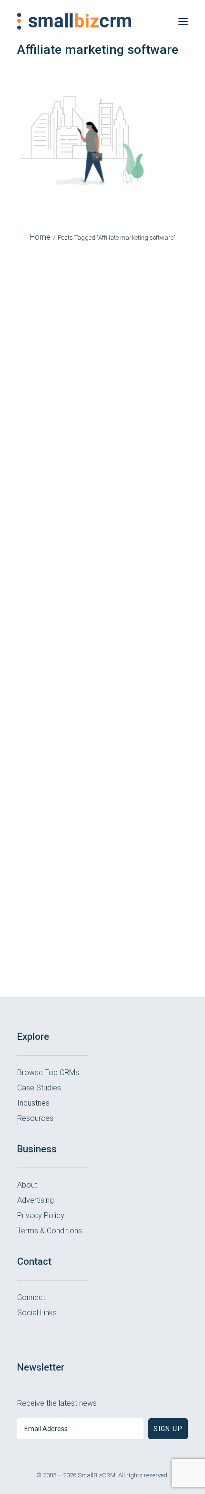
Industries (33, 1103)
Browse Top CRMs (48, 1072)
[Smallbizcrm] (74, 21)
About (27, 1184)
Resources (35, 1118)
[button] (183, 21)
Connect (31, 1297)
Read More (102, 416)
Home (40, 237)
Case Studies (39, 1087)
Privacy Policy (40, 1215)
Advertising (35, 1200)
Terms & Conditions (49, 1230)
